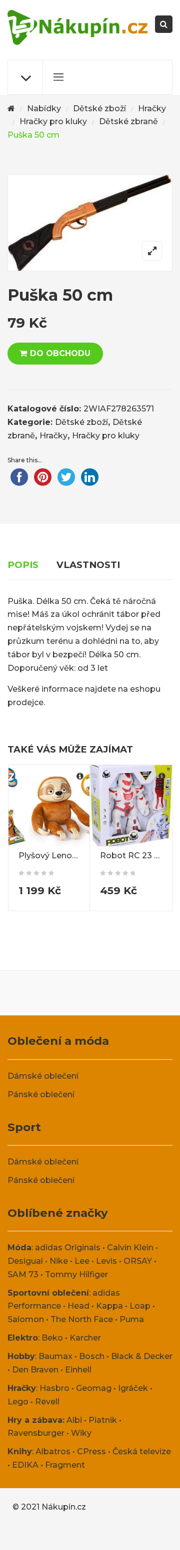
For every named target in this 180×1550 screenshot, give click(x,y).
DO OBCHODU (60, 353)
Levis (106, 1261)
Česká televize (141, 1451)
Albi (74, 1420)
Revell (47, 1401)
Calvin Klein (130, 1247)
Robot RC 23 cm (133, 855)
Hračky (152, 108)
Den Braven (35, 1369)
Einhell (78, 1369)
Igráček (133, 1388)
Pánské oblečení (41, 1094)
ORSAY (138, 1261)
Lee (82, 1261)
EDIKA (25, 1465)
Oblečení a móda (58, 1041)
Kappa (109, 1306)
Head (79, 1306)
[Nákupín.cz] (78, 27)
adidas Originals (67, 1247)
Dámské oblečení (43, 1076)
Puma (132, 1319)
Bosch (91, 1356)
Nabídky (44, 108)
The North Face (81, 1319)
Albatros (53, 1451)
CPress (91, 1451)
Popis (23, 565)
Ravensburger (36, 1433)
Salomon (26, 1319)
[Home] (11, 109)
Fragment (65, 1465)
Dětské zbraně (128, 121)
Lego (18, 1401)
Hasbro (55, 1388)
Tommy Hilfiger (76, 1274)
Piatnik (102, 1420)
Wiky (81, 1433)
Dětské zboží (99, 108)
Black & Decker (141, 1356)
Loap (140, 1306)
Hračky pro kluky (53, 121)
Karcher (85, 1338)
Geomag (94, 1388)
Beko (52, 1338)
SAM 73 (23, 1274)
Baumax (55, 1356)
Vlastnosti (88, 565)
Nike (59, 1261)
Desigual (25, 1261)
